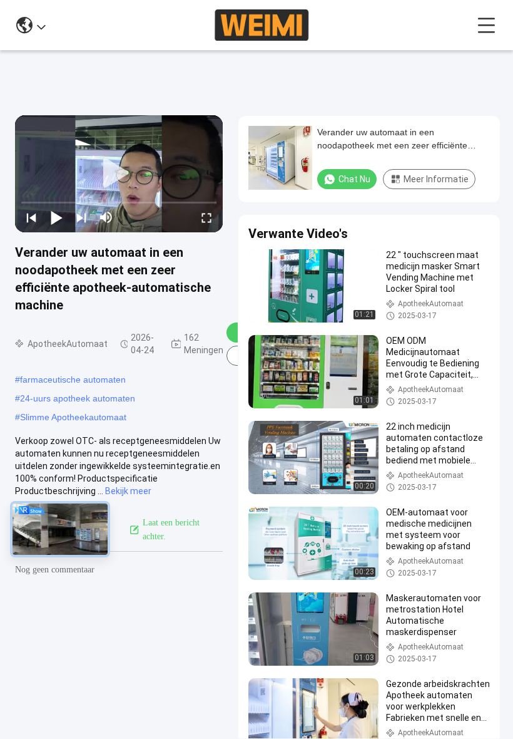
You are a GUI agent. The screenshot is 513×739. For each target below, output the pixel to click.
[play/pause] (56, 217)
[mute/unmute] (106, 217)
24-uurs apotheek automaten (77, 398)
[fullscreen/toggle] (206, 217)
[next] (81, 217)
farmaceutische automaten (73, 380)
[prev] (31, 217)
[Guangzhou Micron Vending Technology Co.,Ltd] (261, 25)
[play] (119, 173)
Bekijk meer (128, 491)
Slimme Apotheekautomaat (73, 417)
